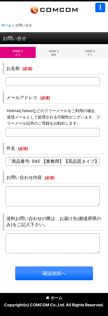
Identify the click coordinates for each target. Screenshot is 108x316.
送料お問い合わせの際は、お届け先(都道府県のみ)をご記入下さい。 (53, 221)
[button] (100, 7)
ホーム (56, 297)
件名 (10, 148)
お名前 (13, 68)
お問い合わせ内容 (24, 177)
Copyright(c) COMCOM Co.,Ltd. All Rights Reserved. (54, 304)
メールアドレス (21, 97)
